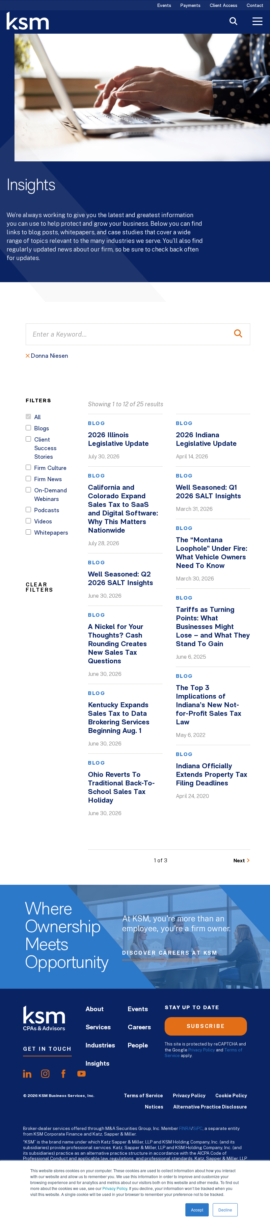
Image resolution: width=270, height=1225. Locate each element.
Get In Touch (47, 1049)
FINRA (185, 1128)
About (95, 1009)
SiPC (197, 1128)
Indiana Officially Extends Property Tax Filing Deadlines (211, 775)
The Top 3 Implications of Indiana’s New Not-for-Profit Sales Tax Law (208, 705)
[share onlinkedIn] (27, 1074)
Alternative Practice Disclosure (210, 1106)
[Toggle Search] (233, 22)
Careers (139, 1027)
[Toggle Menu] (257, 22)
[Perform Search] (238, 334)
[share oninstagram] (45, 1074)
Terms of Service (143, 1095)
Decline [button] (225, 1209)
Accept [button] (197, 1209)
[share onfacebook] (63, 1074)
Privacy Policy (114, 1188)
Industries (100, 1046)
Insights (97, 1064)
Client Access (223, 5)
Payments (190, 5)
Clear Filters (40, 587)
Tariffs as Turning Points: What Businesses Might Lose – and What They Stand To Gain (213, 627)
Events (164, 5)
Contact (255, 5)
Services (98, 1027)
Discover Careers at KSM (170, 953)
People (138, 1046)
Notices (154, 1106)
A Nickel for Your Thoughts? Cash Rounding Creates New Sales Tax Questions (117, 644)
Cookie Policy (231, 1095)
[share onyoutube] (81, 1074)
